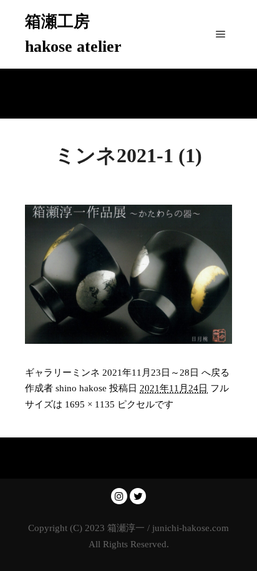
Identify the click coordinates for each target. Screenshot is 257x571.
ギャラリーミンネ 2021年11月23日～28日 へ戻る (127, 373)
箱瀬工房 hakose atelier (73, 34)
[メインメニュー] (221, 34)
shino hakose (81, 388)
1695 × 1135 (90, 404)
